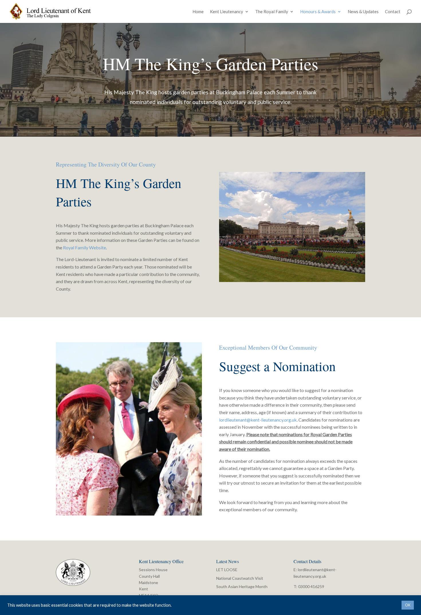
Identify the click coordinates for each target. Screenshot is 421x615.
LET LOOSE (226, 569)
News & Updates (363, 11)
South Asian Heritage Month (241, 586)
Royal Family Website (84, 247)
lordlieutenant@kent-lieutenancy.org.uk (258, 419)
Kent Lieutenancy (226, 11)
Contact (392, 11)
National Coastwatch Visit (239, 578)
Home (198, 11)
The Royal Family (271, 11)
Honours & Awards (318, 11)
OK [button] (407, 605)
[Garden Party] (129, 513)
